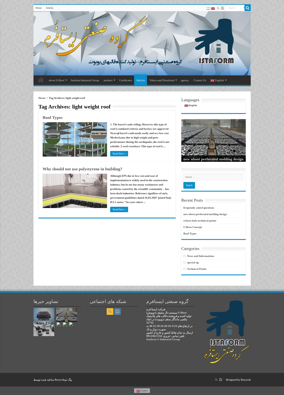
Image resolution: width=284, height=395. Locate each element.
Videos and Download (161, 80)
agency (185, 80)
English (219, 80)
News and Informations (200, 256)
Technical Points (196, 268)
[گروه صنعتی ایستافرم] (142, 43)
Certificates (125, 80)
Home (39, 7)
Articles (49, 7)
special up (193, 262)
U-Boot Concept (192, 227)
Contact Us (200, 80)
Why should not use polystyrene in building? (82, 169)
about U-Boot (56, 80)
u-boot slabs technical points (199, 220)
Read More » (119, 153)
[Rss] (218, 8)
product (108, 80)
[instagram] (222, 8)
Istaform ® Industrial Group (163, 339)
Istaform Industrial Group (85, 80)
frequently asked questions (198, 207)
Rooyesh (246, 379)
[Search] (247, 8)
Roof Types (53, 117)
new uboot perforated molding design (213, 159)
